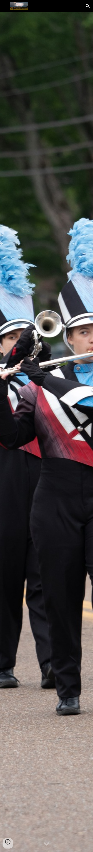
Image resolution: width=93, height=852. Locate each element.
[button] (5, 6)
